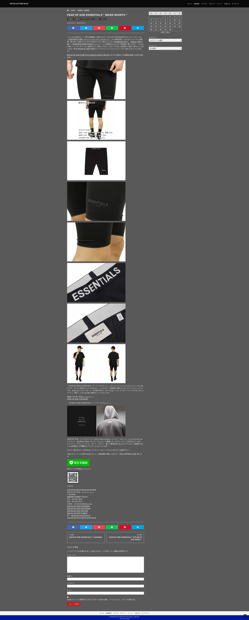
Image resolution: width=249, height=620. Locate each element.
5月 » (168, 32)
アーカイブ (152, 46)
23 (170, 26)
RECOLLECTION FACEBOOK (78, 506)
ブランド (212, 3)
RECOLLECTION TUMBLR (77, 513)
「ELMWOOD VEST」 (121, 42)
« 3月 (163, 32)
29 (165, 29)
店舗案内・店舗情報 (74, 19)
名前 (69, 576)
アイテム (204, 3)
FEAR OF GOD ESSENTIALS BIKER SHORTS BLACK (88, 55)
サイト (69, 590)
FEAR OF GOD (86, 19)
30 (170, 29)
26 (151, 29)
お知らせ (227, 3)
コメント (71, 555)
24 (175, 26)
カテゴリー (153, 37)
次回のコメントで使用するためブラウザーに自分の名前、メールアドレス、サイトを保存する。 (102, 599)
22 (165, 26)
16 (170, 23)
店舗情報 (196, 3)
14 (161, 23)
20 (156, 26)
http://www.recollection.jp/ (80, 515)
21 (161, 26)
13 (156, 23)
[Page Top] (245, 616)
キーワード (235, 3)
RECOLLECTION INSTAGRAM (78, 508)
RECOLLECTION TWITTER (77, 511)
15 (165, 23)
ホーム (190, 3)
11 (179, 20)
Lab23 (127, 618)
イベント (219, 3)
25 (179, 26)
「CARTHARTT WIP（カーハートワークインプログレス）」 (89, 39)
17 (175, 23)
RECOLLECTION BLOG (19, 3)
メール (70, 583)
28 (161, 29)
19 (151, 26)
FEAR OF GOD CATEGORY (77, 399)
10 (175, 20)
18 (179, 23)
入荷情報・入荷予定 (100, 19)
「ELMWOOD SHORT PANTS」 (83, 44)
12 (151, 23)
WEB (69, 397)
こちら (86, 397)
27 (156, 29)
